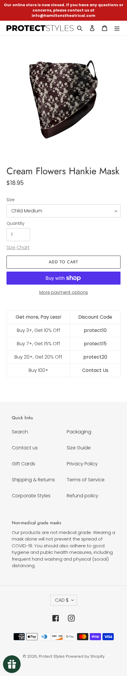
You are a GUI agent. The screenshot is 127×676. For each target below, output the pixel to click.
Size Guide (79, 447)
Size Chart (18, 247)
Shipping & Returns (33, 479)
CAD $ (62, 600)
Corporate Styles (31, 495)
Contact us (25, 447)
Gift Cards (23, 463)
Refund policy (82, 495)
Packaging (79, 431)
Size (10, 200)
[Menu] (117, 28)
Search (20, 431)
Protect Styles (52, 656)
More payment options (63, 292)
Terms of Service (86, 479)
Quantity (15, 223)
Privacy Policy (82, 463)
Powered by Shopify (85, 656)
